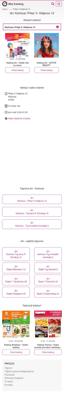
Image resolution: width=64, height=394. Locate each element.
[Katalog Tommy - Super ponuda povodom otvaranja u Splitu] (48, 324)
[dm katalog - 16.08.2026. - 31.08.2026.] (17, 45)
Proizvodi (9, 374)
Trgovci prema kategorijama (19, 371)
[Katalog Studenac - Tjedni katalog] (16, 324)
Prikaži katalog (18, 70)
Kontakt (8, 384)
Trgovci (8, 368)
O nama (8, 381)
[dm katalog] (46, 45)
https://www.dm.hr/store (19, 118)
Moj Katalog (16, 4)
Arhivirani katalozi (13, 378)
